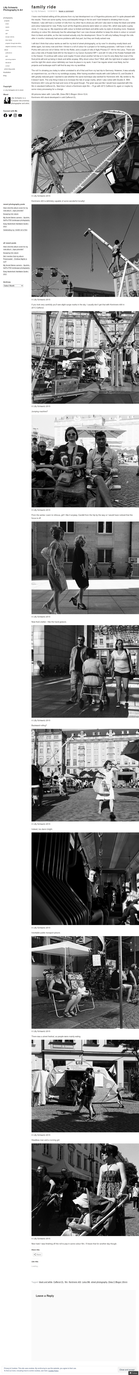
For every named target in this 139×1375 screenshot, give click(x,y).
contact (7, 66)
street (7, 24)
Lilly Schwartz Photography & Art (13, 8)
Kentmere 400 (75, 1282)
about (6, 50)
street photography (99, 1282)
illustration (7, 72)
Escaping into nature (10, 214)
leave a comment (66, 11)
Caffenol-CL (58, 1282)
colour (7, 30)
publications (8, 53)
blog (5, 75)
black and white (45, 1282)
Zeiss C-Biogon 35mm (117, 1282)
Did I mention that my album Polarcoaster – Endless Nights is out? (15, 259)
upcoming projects (10, 59)
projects (6, 21)
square (7, 27)
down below (8, 40)
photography (8, 18)
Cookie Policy (53, 1370)
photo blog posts (9, 69)
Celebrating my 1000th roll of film (15, 230)
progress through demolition (13, 43)
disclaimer (8, 62)
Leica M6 (86, 1282)
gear (6, 56)
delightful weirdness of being (13, 46)
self (6, 33)
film (66, 1282)
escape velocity (9, 37)
